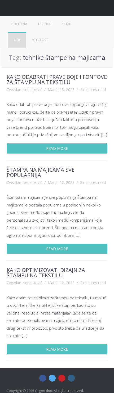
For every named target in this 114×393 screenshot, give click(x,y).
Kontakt (40, 40)
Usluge (44, 24)
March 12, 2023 (61, 182)
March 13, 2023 (61, 89)
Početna (19, 24)
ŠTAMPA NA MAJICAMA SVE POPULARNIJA (40, 172)
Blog (17, 40)
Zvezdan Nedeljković (24, 89)
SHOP (66, 24)
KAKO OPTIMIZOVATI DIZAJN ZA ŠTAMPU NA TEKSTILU (46, 272)
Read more (57, 148)
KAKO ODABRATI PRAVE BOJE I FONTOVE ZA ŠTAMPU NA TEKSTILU (57, 79)
